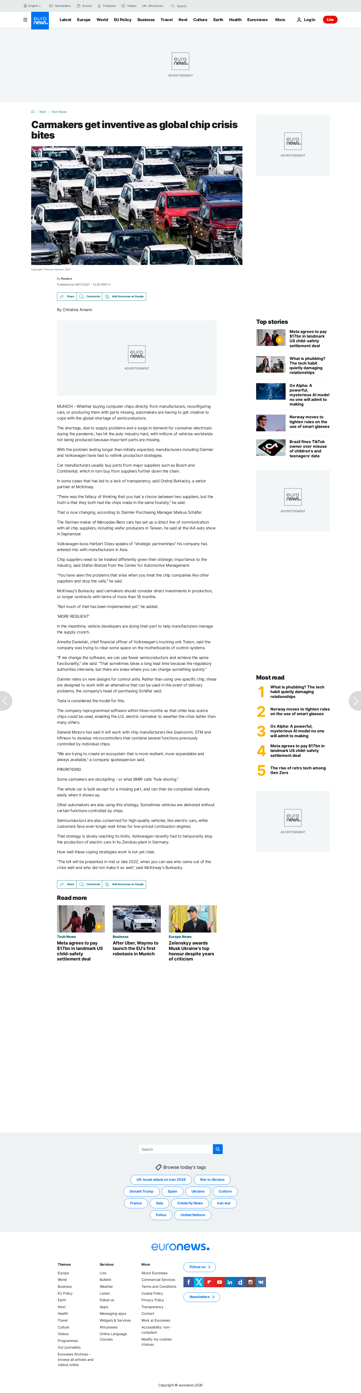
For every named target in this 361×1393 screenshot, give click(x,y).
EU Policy (123, 19)
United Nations (192, 1215)
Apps (104, 1306)
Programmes (68, 1340)
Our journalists (69, 1347)
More (145, 1264)
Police (161, 1215)
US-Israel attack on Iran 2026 (161, 1179)
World (102, 19)
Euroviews (257, 19)
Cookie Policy (152, 1293)
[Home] (32, 111)
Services (107, 1264)
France (136, 1203)
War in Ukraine (212, 1179)
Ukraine (198, 1191)
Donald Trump (141, 1191)
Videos (63, 1334)
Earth (218, 19)
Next (183, 19)
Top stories (272, 321)
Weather (106, 1286)
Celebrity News (190, 1203)
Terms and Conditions (158, 1286)
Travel (167, 19)
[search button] (173, 6)
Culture (200, 19)
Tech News (59, 111)
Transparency (152, 1306)
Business (146, 19)
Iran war (224, 1203)
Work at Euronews (155, 1320)
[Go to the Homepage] (40, 20)
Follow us (107, 1300)
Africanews (108, 1327)
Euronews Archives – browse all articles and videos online (76, 1359)
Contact (147, 1313)
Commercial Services (158, 1279)
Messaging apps (113, 1313)
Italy (159, 1203)
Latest (65, 19)
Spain (172, 1191)
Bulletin (105, 1279)
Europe (84, 19)
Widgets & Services (115, 1320)
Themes (64, 1264)
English (33, 6)
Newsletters (200, 1297)
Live (330, 19)
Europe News (180, 936)
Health (235, 19)
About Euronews (154, 1273)
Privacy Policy (152, 1300)
